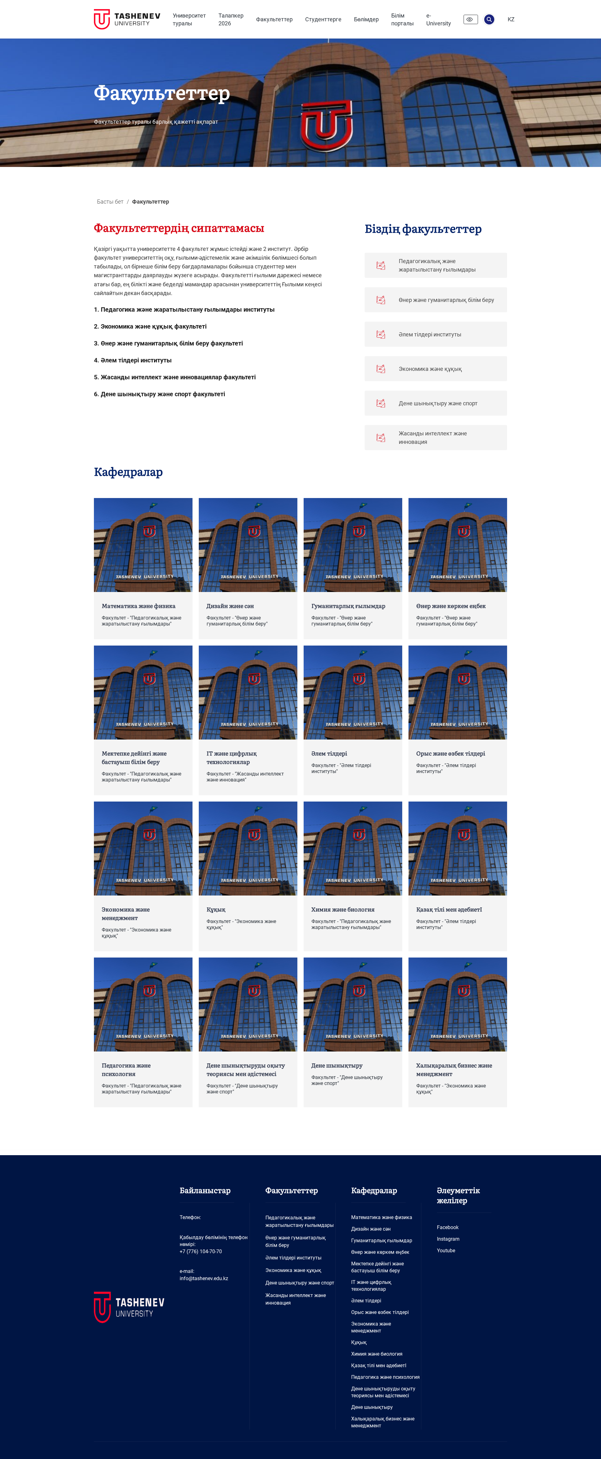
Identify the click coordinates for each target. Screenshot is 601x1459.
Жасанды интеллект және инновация (295, 1299)
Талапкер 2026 (231, 19)
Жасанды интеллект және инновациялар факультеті (178, 377)
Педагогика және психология (385, 1377)
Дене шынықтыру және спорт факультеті (163, 394)
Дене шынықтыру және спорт (299, 1283)
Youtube (446, 1251)
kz (511, 19)
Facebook (448, 1227)
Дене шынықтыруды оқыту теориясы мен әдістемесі (383, 1392)
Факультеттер (274, 19)
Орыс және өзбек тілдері (380, 1312)
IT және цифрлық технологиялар (371, 1285)
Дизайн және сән (371, 1229)
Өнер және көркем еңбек (380, 1252)
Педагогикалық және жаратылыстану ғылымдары (299, 1221)
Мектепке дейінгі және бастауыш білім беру (377, 1267)
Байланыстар (205, 1189)
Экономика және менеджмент (371, 1327)
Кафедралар (128, 471)
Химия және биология (377, 1354)
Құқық (359, 1342)
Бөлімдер (366, 19)
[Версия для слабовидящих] (471, 19)
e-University (438, 19)
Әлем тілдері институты (136, 360)
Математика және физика (381, 1217)
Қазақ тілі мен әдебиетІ (378, 1365)
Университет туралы (189, 19)
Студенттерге (323, 19)
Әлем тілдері (366, 1301)
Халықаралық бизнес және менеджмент (382, 1422)
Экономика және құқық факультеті (154, 326)
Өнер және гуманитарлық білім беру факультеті (172, 343)
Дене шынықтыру (372, 1407)
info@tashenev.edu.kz (204, 1278)
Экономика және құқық (293, 1270)
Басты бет (110, 201)
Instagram (448, 1239)
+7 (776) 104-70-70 (201, 1251)
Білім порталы (402, 19)
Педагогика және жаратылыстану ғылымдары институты (188, 309)
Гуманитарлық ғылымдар (381, 1241)
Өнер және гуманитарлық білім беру (295, 1241)
